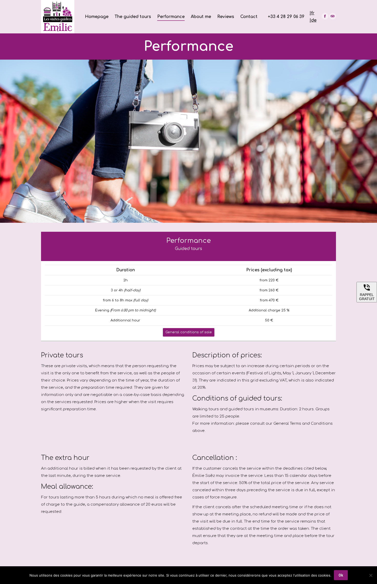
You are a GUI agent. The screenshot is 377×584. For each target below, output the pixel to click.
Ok (341, 575)
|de (313, 20)
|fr (312, 13)
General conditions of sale (188, 332)
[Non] (370, 575)
